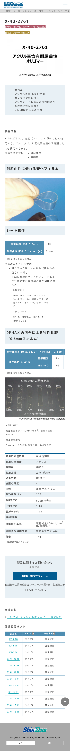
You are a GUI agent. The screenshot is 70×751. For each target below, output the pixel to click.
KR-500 (13, 652)
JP (20, 743)
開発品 (8, 33)
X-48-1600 (13, 712)
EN (49, 743)
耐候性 (8, 27)
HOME (7, 11)
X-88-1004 (13, 679)
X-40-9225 (13, 659)
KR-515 (13, 646)
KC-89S (13, 639)
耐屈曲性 (41, 27)
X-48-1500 (13, 698)
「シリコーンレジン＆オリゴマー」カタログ (34, 616)
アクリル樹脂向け (21, 33)
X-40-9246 (13, 665)
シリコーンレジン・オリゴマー (29, 11)
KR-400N (13, 692)
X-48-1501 (13, 705)
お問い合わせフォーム (35, 576)
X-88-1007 (13, 685)
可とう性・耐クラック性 (24, 27)
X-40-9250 (13, 672)
